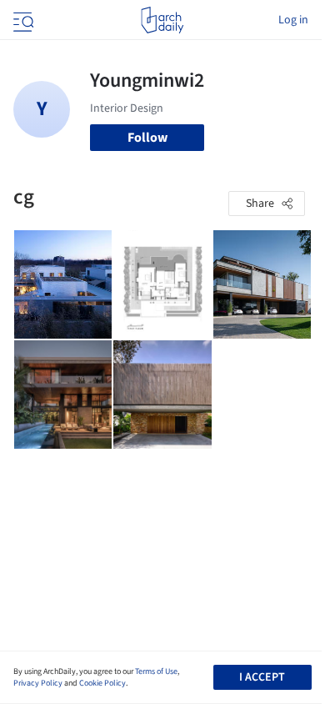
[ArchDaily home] (162, 20)
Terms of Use (156, 671)
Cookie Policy (102, 683)
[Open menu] (21, 20)
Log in (293, 20)
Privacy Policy (37, 683)
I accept (262, 677)
